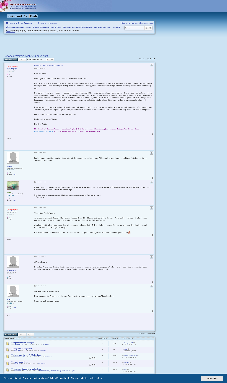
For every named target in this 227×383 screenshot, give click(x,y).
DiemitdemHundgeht (130, 355)
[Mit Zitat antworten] (151, 65)
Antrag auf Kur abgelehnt (21, 349)
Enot (125, 349)
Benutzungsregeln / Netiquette (43, 131)
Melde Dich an (10, 32)
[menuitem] (20, 23)
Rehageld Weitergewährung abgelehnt (26, 56)
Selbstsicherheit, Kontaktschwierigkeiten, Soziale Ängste (57, 371)
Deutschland (48, 357)
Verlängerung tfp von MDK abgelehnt (26, 355)
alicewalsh (17, 371)
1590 (14, 174)
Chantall (126, 362)
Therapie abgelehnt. (19, 362)
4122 (14, 200)
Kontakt (33, 16)
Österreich (45, 344)
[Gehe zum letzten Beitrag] (134, 343)
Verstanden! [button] (212, 378)
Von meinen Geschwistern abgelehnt (26, 369)
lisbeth (9, 192)
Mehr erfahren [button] (95, 378)
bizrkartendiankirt (19, 357)
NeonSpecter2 (11, 270)
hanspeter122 (18, 344)
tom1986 (17, 364)
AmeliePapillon (12, 68)
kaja (125, 369)
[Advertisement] (80, 143)
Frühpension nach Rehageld (22, 343)
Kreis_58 (17, 350)
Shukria (9, 166)
